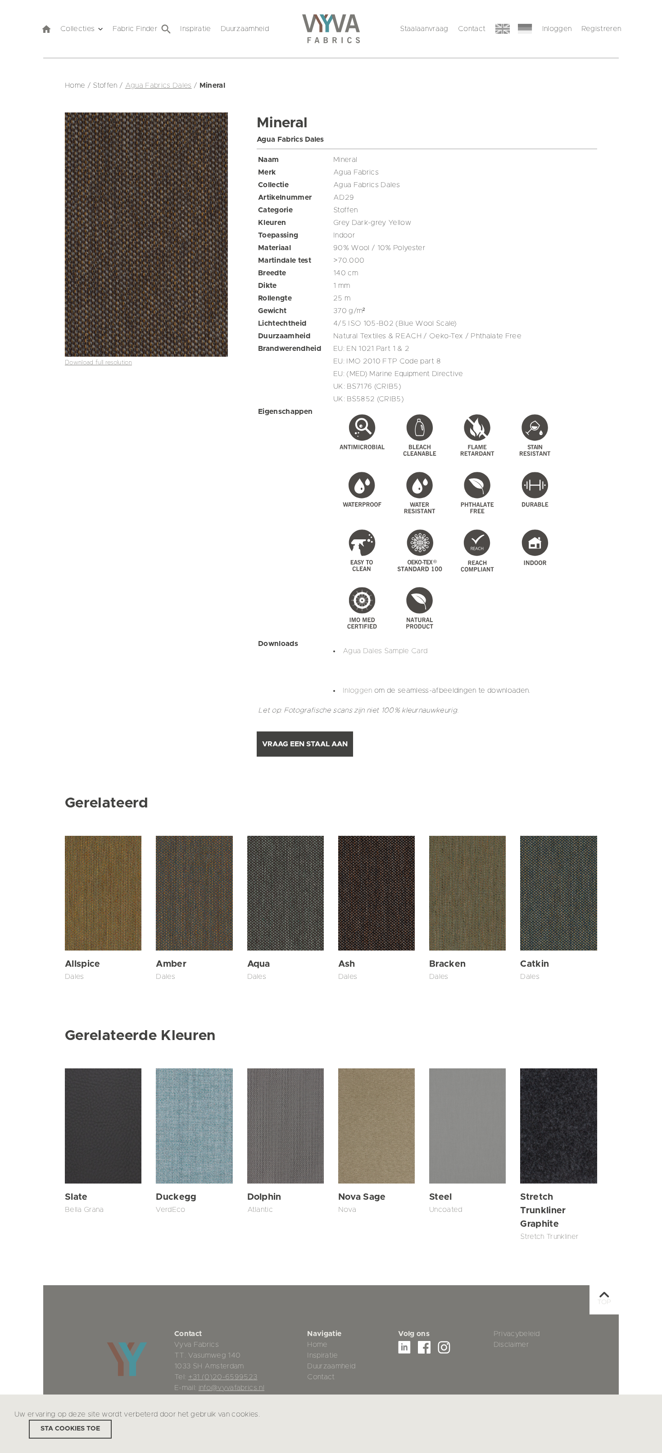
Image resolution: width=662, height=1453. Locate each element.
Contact (471, 28)
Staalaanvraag (424, 28)
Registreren (601, 28)
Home (317, 1344)
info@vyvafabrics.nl (231, 1387)
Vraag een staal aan (305, 744)
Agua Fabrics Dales (158, 85)
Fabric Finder (135, 28)
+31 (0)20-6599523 (223, 1377)
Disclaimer (511, 1344)
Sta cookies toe (70, 1429)
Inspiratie (195, 28)
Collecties (77, 28)
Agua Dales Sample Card (385, 651)
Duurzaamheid (245, 28)
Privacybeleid (517, 1333)
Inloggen (557, 28)
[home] (45, 29)
